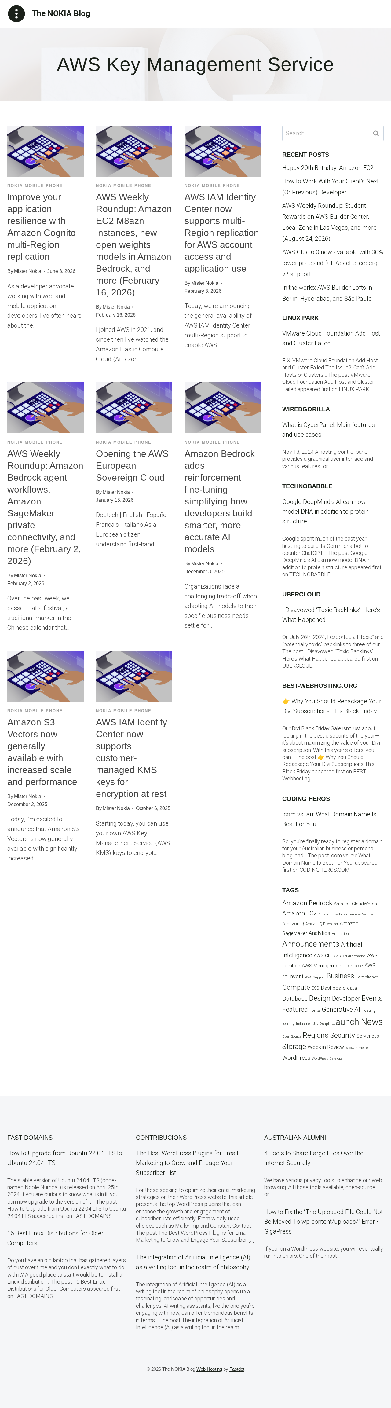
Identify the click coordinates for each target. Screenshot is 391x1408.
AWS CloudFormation (350, 956)
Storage (294, 1047)
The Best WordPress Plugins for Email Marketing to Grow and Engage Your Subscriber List (187, 1163)
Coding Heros (306, 798)
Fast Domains (30, 1137)
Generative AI (341, 1009)
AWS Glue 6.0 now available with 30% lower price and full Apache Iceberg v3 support (332, 263)
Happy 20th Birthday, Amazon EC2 (328, 167)
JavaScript (321, 1023)
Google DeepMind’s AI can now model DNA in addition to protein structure (325, 511)
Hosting (369, 1010)
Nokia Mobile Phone (35, 185)
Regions (316, 1035)
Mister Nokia (27, 271)
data (352, 988)
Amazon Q (293, 923)
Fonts (314, 1010)
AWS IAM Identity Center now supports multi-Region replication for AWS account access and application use (222, 232)
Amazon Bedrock (307, 903)
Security (342, 1035)
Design (320, 998)
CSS (315, 988)
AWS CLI (323, 956)
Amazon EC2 (299, 913)
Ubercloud (301, 594)
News (372, 1022)
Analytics (319, 933)
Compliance (367, 977)
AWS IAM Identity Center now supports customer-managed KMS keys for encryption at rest (131, 758)
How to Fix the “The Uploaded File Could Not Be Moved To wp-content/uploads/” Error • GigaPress (323, 1221)
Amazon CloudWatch (355, 904)
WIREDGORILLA (306, 409)
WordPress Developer (328, 1059)
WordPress (296, 1057)
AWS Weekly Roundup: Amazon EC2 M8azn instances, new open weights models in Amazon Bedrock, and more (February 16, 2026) (134, 244)
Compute (296, 987)
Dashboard (333, 988)
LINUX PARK (300, 317)
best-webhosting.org (320, 685)
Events (372, 998)
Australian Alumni (295, 1137)
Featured (295, 1009)
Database (295, 998)
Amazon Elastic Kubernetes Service (345, 914)
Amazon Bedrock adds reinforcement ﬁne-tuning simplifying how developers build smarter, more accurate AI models (220, 501)
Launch (345, 1022)
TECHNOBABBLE (307, 486)
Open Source (291, 1037)
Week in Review (326, 1047)
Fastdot (236, 1369)
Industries (304, 1023)
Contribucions (161, 1137)
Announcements (310, 943)
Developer (346, 998)
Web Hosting (209, 1369)
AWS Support (315, 977)
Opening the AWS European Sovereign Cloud (132, 465)
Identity (288, 1023)
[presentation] (45, 151)
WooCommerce (356, 1048)
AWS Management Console (332, 966)
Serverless (367, 1036)
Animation (340, 933)
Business (340, 976)
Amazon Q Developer (321, 924)
